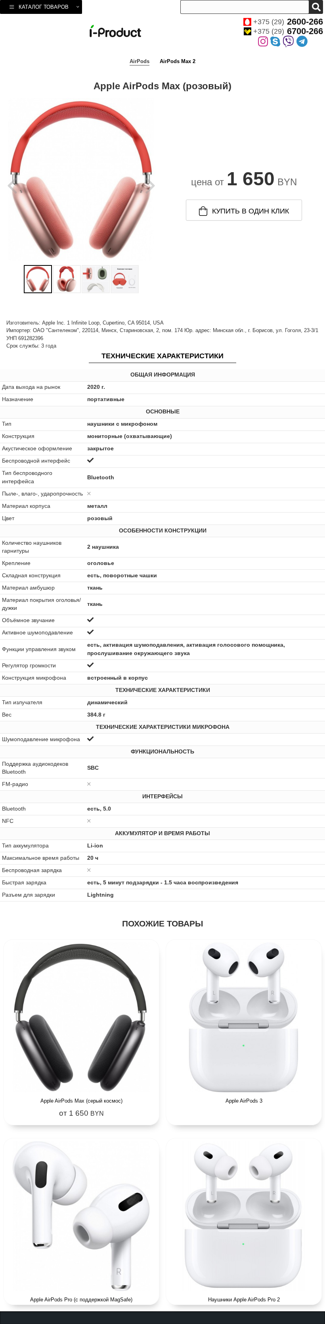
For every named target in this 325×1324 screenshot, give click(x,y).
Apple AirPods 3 (244, 1101)
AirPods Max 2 (177, 61)
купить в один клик (250, 211)
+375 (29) (288, 22)
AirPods (139, 61)
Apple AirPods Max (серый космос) (81, 1101)
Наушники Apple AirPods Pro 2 (244, 1300)
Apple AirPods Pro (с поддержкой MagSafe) (81, 1300)
